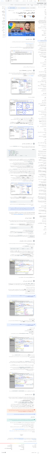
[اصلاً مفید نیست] (8, 10)
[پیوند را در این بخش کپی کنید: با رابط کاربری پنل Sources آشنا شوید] (18, 70)
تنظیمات (28, 4)
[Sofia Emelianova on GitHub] (22, 17)
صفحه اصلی (34, 10)
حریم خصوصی (32, 452)
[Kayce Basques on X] (31, 17)
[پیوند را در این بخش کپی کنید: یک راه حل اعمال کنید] (24, 394)
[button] (42, 13)
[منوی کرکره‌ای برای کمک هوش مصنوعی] (34, 4)
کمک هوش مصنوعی (37, 4)
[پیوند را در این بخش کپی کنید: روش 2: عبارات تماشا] (28, 319)
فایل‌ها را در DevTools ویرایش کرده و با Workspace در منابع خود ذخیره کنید (25, 411)
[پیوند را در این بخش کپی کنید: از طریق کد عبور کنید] (24, 218)
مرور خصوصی (12, 208)
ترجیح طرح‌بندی (29, 295)
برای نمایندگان (12, 4)
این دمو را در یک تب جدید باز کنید (29, 43)
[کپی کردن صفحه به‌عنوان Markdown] (14, 12)
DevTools (45, 4)
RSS (11, 449)
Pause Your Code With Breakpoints (18, 214)
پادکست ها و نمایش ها (22, 449)
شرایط (35, 452)
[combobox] (16, 1)
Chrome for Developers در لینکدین (8, 448)
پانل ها (32, 4)
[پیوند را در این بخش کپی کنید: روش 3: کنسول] (30, 359)
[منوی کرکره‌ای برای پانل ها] (30, 4)
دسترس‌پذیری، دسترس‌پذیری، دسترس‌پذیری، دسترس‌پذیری (20, 4)
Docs (45, 3)
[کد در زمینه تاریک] (33, 149)
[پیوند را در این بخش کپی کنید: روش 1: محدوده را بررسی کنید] (25, 287)
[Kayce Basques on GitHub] (30, 17)
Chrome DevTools (40, 3)
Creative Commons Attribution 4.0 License (18, 438)
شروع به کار (41, 4)
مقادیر (23, 255)
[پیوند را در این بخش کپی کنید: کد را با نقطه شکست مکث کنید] (21, 143)
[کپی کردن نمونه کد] (34, 149)
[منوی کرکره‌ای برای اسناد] (34, 0)
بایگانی (23, 448)
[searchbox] (42, 7)
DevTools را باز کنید (31, 75)
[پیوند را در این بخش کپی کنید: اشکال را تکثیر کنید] (25, 39)
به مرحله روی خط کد (11, 430)
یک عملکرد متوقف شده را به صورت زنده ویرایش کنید (19, 414)
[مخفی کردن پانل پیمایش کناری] (38, 452)
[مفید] (9, 10)
